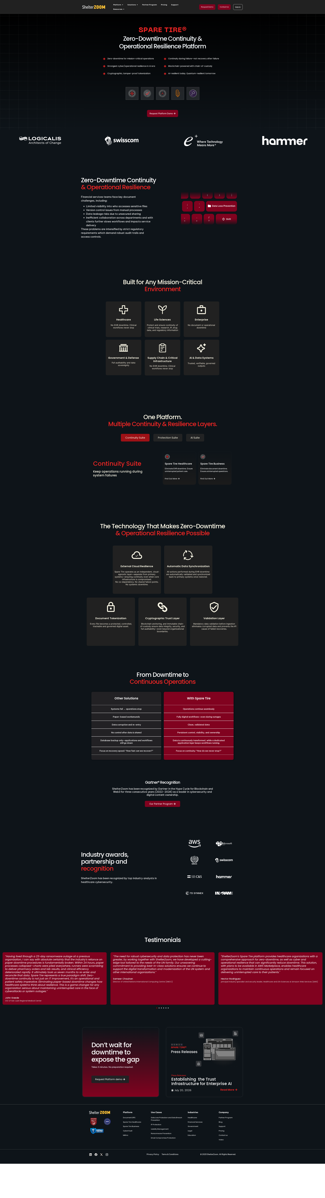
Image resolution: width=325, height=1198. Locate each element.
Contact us (223, 1135)
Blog (220, 1122)
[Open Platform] (122, 5)
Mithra (125, 1135)
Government (193, 1126)
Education (192, 1135)
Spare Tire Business (131, 1126)
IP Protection (156, 1124)
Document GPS (129, 1118)
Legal (190, 1131)
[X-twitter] (101, 1154)
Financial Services (195, 1122)
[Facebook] (96, 1154)
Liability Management (159, 1129)
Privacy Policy (153, 1154)
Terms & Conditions (170, 1154)
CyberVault (127, 1131)
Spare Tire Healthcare (132, 1122)
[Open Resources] (124, 9)
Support (222, 1126)
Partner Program (226, 1118)
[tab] (135, 437)
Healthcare (192, 1118)
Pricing (221, 1131)
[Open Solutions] (137, 5)
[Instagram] (106, 1154)
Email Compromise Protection (163, 1138)
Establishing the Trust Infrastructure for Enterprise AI (201, 1081)
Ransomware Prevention (161, 1133)
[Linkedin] (90, 1154)
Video (221, 1140)
